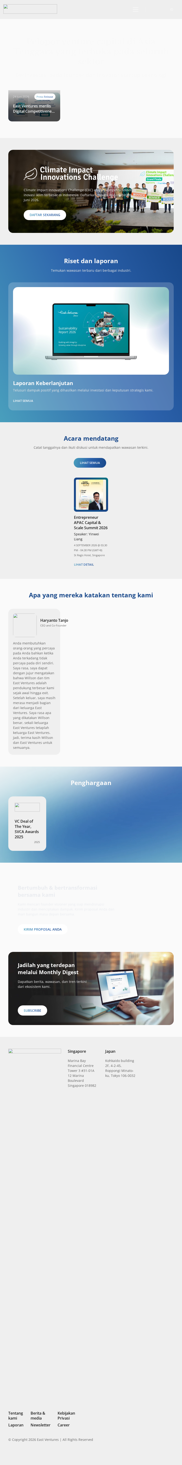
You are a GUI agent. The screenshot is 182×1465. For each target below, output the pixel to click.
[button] (154, 9)
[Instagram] (148, 1454)
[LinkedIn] (140, 1454)
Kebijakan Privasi (66, 1416)
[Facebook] (164, 1454)
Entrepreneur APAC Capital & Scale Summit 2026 (91, 522)
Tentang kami (15, 1416)
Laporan (15, 1425)
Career (64, 1425)
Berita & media (38, 1416)
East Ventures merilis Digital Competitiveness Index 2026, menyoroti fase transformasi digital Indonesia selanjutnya (34, 108)
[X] (156, 1455)
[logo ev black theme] (30, 9)
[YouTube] (172, 1454)
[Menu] (134, 9)
